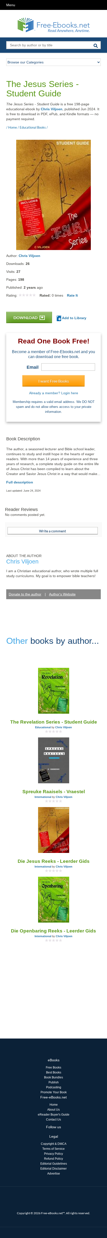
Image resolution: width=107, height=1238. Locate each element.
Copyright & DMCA (53, 1144)
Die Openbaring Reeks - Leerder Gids (53, 930)
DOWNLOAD (25, 317)
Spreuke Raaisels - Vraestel (53, 791)
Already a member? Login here (53, 393)
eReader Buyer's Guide (53, 1114)
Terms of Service (53, 1149)
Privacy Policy (53, 1153)
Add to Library (73, 318)
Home (54, 1104)
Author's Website (62, 594)
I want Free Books (53, 381)
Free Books (53, 1067)
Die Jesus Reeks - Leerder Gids (54, 861)
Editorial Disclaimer (53, 1168)
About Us (53, 1109)
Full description (19, 482)
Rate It (72, 295)
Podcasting (53, 1087)
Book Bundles (53, 1077)
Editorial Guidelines (53, 1163)
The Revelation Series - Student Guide (53, 722)
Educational (43, 727)
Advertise (53, 1173)
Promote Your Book (54, 1092)
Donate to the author (25, 594)
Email (33, 367)
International (43, 796)
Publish (54, 1082)
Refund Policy (53, 1158)
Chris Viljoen (51, 109)
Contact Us (53, 1119)
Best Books (53, 1072)
